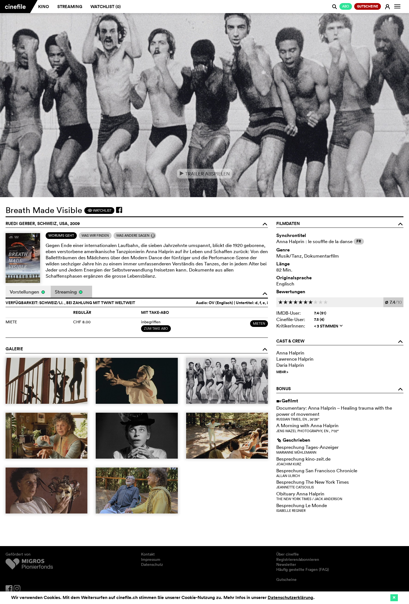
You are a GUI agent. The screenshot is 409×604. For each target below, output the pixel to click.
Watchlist (99, 210)
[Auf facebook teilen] (119, 210)
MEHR (282, 372)
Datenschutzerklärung (290, 597)
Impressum (150, 559)
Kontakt (148, 554)
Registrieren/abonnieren (297, 559)
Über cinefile (287, 554)
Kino (43, 6)
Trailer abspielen (204, 174)
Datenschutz (152, 564)
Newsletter (286, 564)
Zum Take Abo (156, 328)
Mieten (259, 323)
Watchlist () (105, 6)
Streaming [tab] (66, 292)
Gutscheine (286, 579)
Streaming (69, 6)
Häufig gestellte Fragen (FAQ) (302, 569)
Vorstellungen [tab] (25, 292)
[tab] (61, 235)
